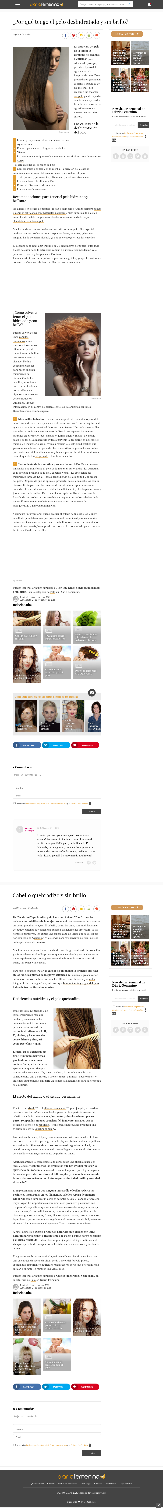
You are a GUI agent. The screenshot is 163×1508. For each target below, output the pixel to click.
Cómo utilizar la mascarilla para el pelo (54, 672)
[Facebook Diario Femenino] (115, 156)
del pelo (78, 96)
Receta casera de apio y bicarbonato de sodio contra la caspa (86, 637)
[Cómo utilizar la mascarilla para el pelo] (57, 660)
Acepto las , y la (52, 803)
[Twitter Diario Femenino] (137, 156)
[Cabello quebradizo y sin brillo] (27, 625)
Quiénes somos (37, 1483)
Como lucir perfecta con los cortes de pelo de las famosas (46, 696)
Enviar (92, 811)
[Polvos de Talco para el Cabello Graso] (87, 660)
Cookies (50, 1483)
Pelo (52, 592)
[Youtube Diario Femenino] (145, 156)
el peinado (41, 456)
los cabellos (85, 497)
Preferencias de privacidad (37, 803)
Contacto (98, 1483)
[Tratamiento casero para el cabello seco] (57, 625)
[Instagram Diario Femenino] (130, 156)
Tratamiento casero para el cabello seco (55, 637)
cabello (24, 917)
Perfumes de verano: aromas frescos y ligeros (139, 58)
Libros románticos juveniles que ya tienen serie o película (120, 84)
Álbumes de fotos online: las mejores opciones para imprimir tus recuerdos (120, 56)
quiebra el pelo (44, 1129)
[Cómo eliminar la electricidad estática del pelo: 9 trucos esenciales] (27, 1374)
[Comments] (96, 36)
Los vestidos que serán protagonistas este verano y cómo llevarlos (140, 84)
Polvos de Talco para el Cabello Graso (85, 672)
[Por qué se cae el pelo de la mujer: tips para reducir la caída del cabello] (27, 1335)
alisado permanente (55, 1108)
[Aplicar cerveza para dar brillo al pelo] (27, 682)
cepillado (44, 1124)
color (92, 979)
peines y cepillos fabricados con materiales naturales (57, 211)
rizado (31, 1108)
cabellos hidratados (20, 339)
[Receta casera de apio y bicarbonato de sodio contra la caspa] (87, 625)
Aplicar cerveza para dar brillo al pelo (25, 676)
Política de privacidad (67, 1483)
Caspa (20, 160)
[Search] (129, 4)
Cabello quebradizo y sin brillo (26, 637)
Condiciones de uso (58, 803)
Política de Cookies (79, 803)
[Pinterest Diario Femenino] (123, 156)
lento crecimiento (63, 917)
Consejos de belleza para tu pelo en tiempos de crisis (55, 1325)
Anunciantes (110, 1483)
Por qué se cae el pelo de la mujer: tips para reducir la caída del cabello (26, 1328)
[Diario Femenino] (46, 5)
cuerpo (38, 938)
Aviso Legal (85, 1483)
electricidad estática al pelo (28, 221)
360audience (90, 1501)
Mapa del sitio (126, 1483)
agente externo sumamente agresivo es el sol (63, 1145)
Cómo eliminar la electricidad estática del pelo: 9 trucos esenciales (25, 1367)
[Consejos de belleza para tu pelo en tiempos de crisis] (57, 1313)
